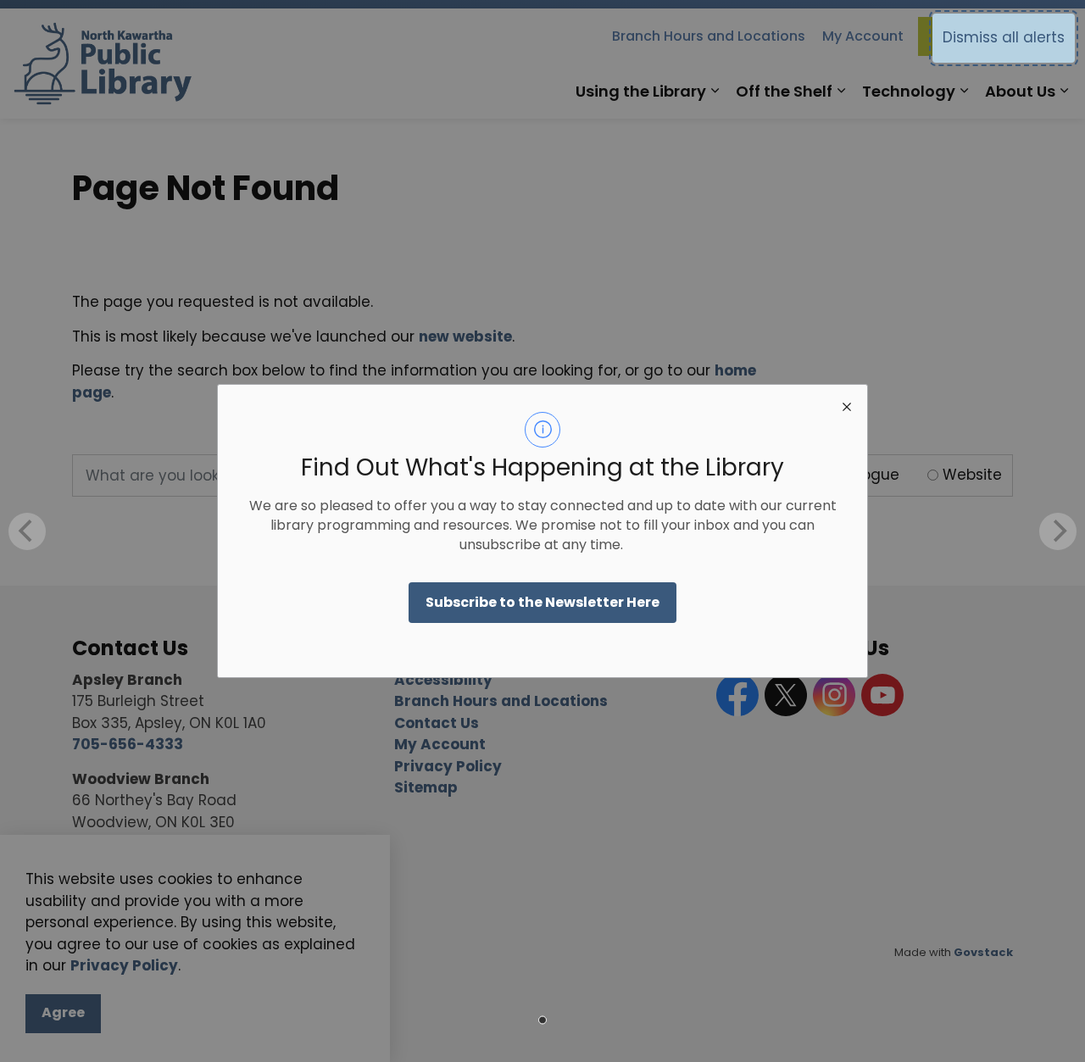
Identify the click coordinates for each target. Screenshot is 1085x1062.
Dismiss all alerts (1004, 37)
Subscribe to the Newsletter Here (542, 602)
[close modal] (846, 405)
